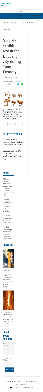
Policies (17, 20)
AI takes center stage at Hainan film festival (8, 219)
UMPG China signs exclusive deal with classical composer (8, 233)
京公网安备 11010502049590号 (23, 387)
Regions (33, 26)
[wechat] (22, 84)
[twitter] (18, 84)
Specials (7, 26)
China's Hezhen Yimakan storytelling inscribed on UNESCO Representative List (9, 187)
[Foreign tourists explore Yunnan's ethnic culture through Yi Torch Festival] (8, 300)
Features (6, 29)
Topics (20, 26)
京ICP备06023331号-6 (21, 384)
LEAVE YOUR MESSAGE (8, 336)
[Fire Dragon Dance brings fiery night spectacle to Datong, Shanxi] (8, 258)
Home (5, 20)
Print (9, 84)
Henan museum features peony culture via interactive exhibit (13, 142)
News (30, 20)
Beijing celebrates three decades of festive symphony (7, 205)
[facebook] (14, 84)
